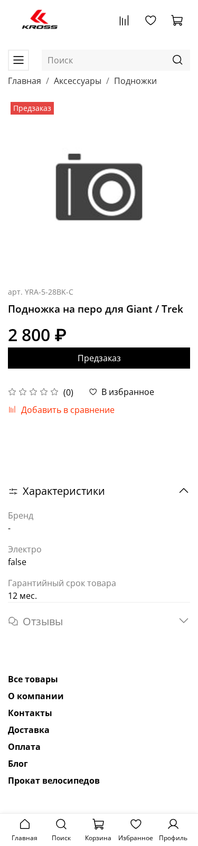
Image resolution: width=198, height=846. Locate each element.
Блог (18, 763)
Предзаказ (99, 358)
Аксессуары (77, 81)
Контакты (30, 713)
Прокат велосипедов (54, 780)
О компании (36, 696)
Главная (24, 81)
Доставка (29, 730)
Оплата (24, 747)
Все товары (33, 679)
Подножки (135, 81)
